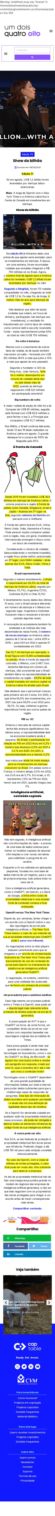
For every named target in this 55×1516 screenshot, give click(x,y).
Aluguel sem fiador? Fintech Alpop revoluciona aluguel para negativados (25, 1305)
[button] (50, 30)
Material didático (27, 1416)
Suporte (27, 1471)
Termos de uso (27, 1476)
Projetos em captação (27, 1402)
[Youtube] (37, 1366)
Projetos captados (27, 1407)
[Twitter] (24, 1366)
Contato (27, 1467)
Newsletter (27, 1462)
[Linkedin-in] (30, 1366)
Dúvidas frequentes (27, 1412)
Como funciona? (27, 1398)
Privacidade (27, 1480)
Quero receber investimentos (27, 1432)
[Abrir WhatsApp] (47, 1508)
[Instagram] (17, 1366)
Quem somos (27, 1457)
